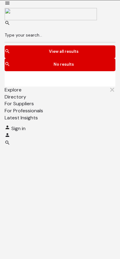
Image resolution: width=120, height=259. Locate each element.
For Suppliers (19, 103)
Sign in (18, 128)
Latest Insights (21, 117)
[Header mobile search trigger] (7, 144)
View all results (63, 51)
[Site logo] (51, 13)
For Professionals (24, 110)
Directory (15, 97)
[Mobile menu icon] (60, 4)
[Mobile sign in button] (7, 136)
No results (64, 64)
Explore (13, 90)
